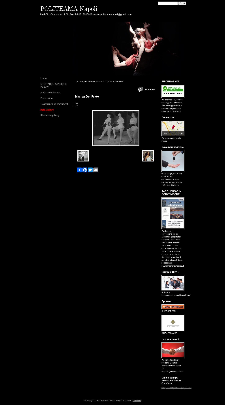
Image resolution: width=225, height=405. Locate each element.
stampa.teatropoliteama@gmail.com (176, 388)
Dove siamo (46, 98)
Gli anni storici (101, 81)
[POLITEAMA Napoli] (82, 9)
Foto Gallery (47, 109)
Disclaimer (137, 401)
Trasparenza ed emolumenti (54, 104)
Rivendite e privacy (50, 115)
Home (43, 78)
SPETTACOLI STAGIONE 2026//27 (53, 85)
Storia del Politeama (50, 92)
